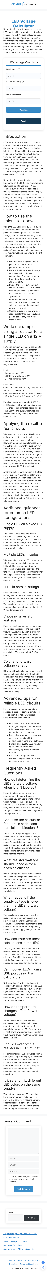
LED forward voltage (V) (15, 82)
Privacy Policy (34, 1260)
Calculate (23, 110)
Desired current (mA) (14, 94)
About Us (11, 1260)
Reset (23, 121)
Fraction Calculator (12, 1237)
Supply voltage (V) (13, 69)
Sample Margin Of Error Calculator (19, 1249)
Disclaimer (13, 1264)
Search (10, 1212)
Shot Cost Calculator (12, 1245)
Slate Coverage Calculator (15, 1241)
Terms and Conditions (29, 1264)
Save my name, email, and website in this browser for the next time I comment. (24, 1179)
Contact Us (21, 1260)
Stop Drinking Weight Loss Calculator (20, 1233)
